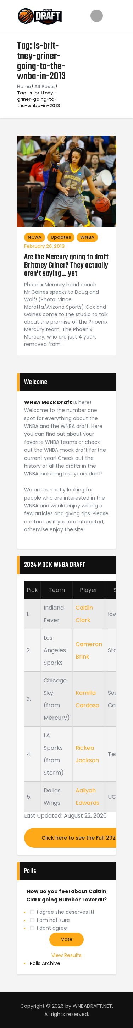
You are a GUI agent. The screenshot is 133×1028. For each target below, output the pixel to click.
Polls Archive (45, 963)
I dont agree (52, 927)
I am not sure (53, 920)
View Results (66, 955)
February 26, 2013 (44, 246)
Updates (61, 237)
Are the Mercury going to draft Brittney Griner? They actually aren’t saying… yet (66, 265)
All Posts (44, 86)
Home (24, 86)
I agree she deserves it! (65, 912)
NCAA (34, 237)
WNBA (87, 237)
